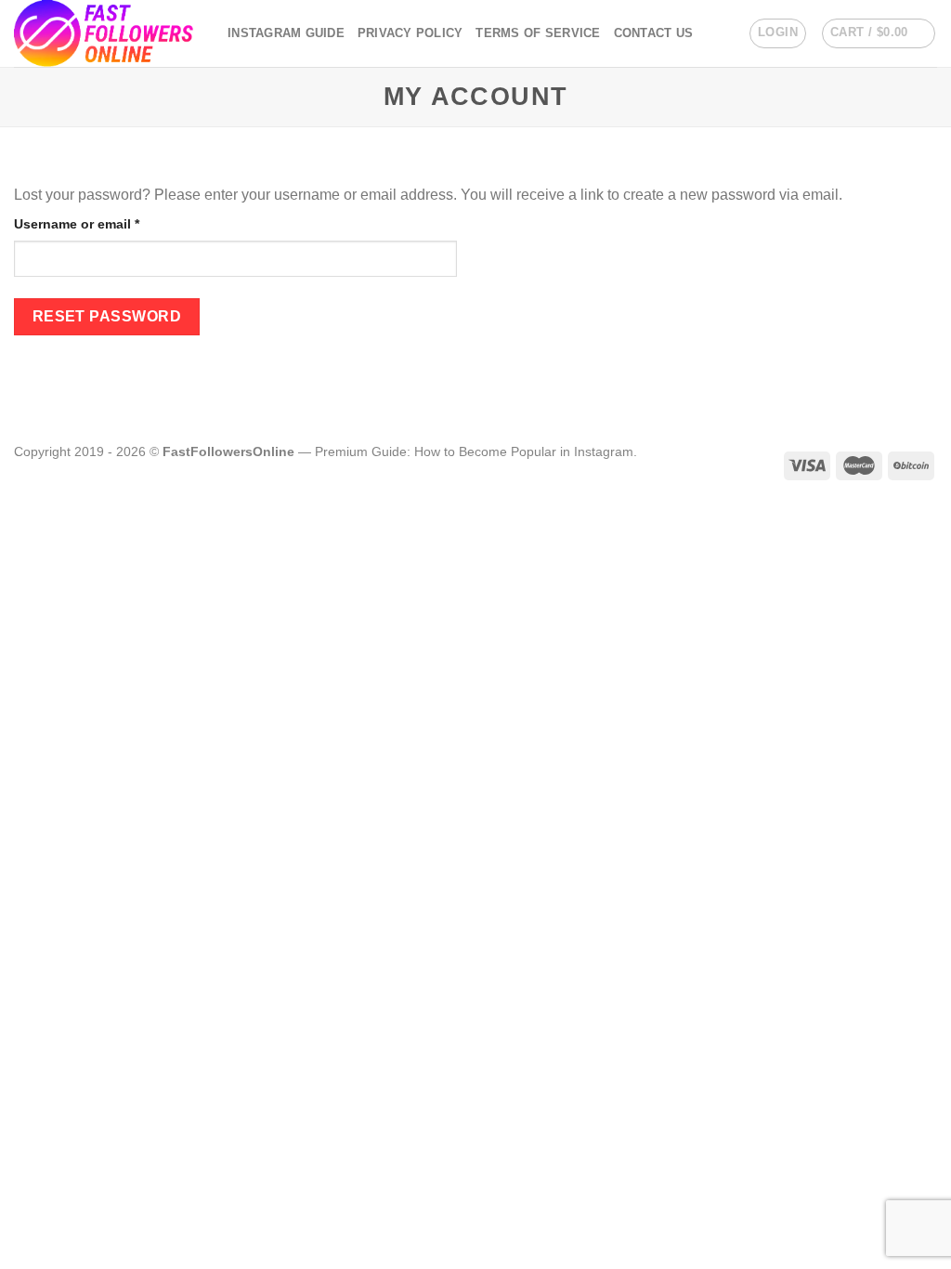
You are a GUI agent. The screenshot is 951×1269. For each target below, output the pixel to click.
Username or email (105, 223)
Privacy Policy (410, 33)
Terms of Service (538, 33)
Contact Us (654, 33)
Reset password (107, 316)
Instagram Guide (286, 33)
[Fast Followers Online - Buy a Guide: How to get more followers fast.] (107, 33)
